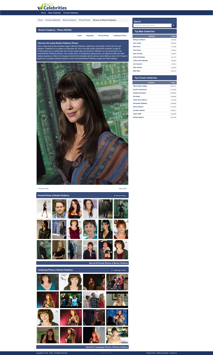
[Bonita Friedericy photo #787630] (117, 282)
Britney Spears (138, 117)
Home (43, 12)
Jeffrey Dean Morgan (140, 60)
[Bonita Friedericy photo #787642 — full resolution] (82, 123)
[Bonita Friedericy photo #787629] (90, 229)
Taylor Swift (137, 114)
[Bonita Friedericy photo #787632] (105, 209)
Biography (90, 36)
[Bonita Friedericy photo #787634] (94, 317)
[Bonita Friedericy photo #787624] (117, 299)
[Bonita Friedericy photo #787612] (71, 317)
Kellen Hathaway (139, 57)
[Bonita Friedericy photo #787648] (74, 250)
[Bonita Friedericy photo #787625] (71, 299)
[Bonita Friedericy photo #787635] (121, 209)
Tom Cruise (137, 43)
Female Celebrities (70, 12)
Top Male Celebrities (145, 31)
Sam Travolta (137, 53)
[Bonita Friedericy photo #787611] (121, 229)
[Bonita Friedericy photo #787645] (94, 299)
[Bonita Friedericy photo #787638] (117, 317)
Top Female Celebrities (146, 77)
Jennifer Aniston (139, 110)
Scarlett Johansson (140, 89)
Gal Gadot (136, 96)
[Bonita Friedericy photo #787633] (59, 250)
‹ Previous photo (43, 188)
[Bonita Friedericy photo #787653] (47, 335)
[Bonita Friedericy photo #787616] (47, 299)
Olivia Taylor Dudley (140, 86)
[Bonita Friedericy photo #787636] (59, 229)
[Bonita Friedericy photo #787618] (74, 229)
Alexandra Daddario (140, 103)
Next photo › (123, 188)
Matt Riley (136, 71)
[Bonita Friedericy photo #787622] (94, 282)
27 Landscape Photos (118, 270)
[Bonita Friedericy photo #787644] (90, 209)
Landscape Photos (119, 36)
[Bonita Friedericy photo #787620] (71, 282)
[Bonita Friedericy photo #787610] (47, 317)
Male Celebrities (54, 12)
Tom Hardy (137, 50)
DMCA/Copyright (162, 353)
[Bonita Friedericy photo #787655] (90, 250)
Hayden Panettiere (139, 93)
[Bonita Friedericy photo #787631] (117, 335)
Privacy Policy (151, 353)
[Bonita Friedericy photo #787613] (105, 250)
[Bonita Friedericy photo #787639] (43, 250)
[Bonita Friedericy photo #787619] (43, 209)
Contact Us (173, 353)
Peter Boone (137, 67)
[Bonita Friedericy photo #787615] (71, 335)
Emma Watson (138, 107)
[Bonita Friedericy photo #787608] (47, 282)
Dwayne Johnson (139, 39)
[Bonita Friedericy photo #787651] (59, 209)
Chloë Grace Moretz (140, 100)
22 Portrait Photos (120, 195)
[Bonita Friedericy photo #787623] (43, 229)
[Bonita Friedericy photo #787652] (74, 209)
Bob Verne (136, 46)
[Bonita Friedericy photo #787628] (121, 250)
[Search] (173, 25)
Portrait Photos (103, 36)
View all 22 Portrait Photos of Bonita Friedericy (108, 263)
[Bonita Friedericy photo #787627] (94, 335)
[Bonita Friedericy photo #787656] (105, 229)
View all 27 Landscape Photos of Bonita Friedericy (107, 347)
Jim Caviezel (137, 64)
